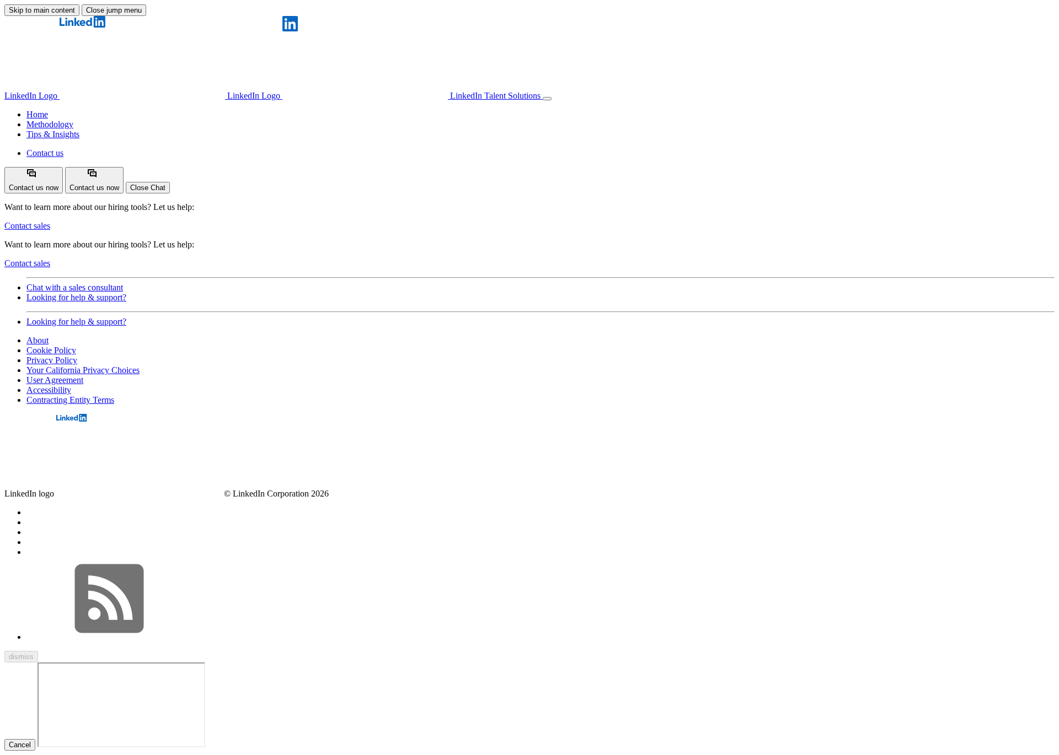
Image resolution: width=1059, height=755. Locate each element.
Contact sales (27, 225)
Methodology (49, 124)
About (37, 340)
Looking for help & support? (76, 297)
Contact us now (33, 188)
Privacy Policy (51, 360)
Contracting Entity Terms (70, 400)
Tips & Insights (52, 134)
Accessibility (48, 390)
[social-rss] (109, 636)
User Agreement (54, 380)
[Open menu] (547, 98)
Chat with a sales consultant (74, 287)
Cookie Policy (51, 350)
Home (37, 114)
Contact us (44, 153)
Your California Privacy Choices (83, 370)
